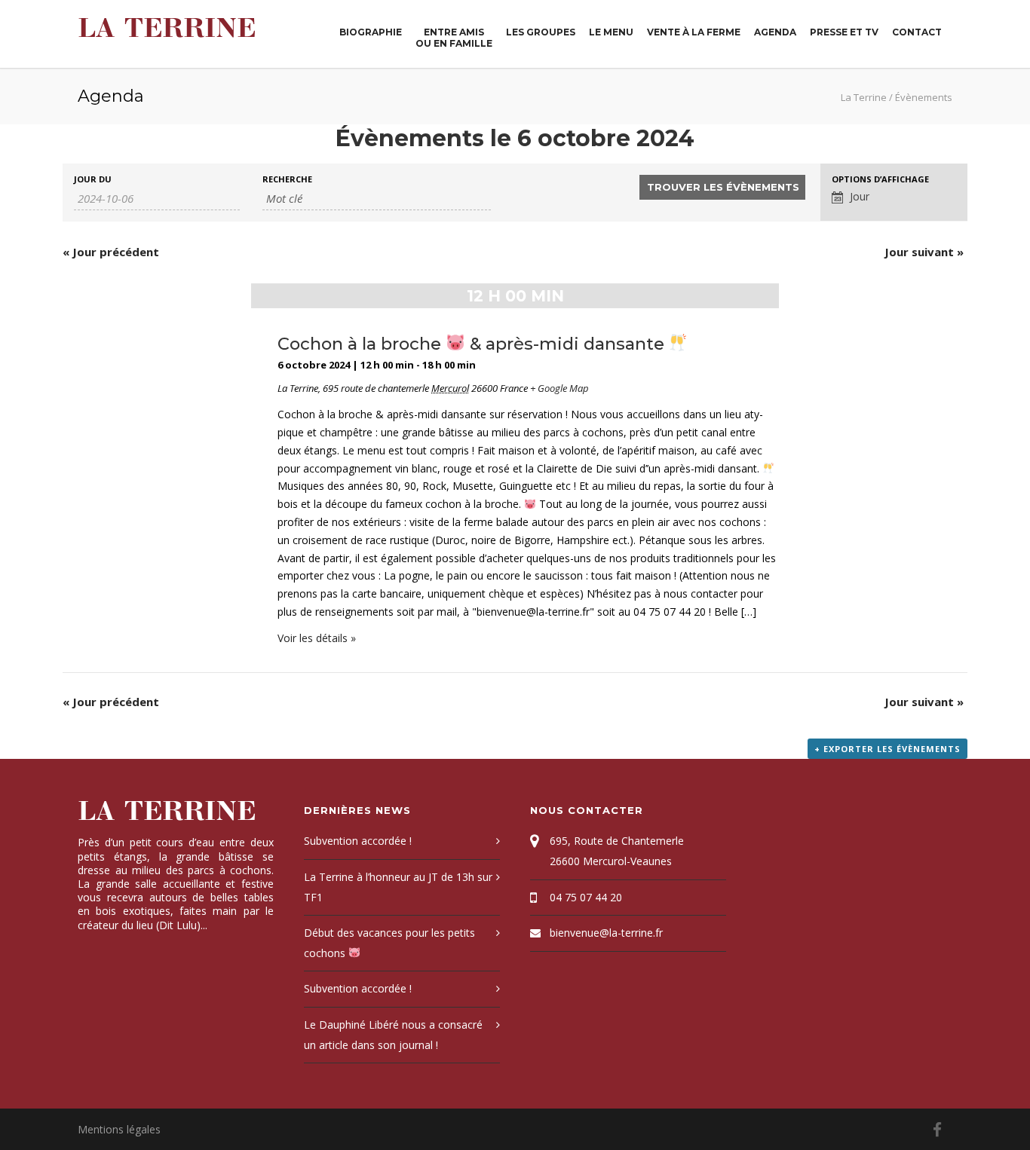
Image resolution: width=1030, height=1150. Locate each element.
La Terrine (167, 28)
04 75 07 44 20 (586, 897)
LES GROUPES (540, 32)
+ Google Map (559, 388)
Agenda (775, 32)
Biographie (370, 32)
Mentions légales (119, 1129)
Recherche (287, 179)
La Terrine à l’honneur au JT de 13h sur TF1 (398, 887)
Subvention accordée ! (358, 840)
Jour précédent (111, 251)
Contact (917, 32)
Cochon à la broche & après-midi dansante (473, 343)
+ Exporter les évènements (887, 748)
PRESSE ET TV (844, 32)
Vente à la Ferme (693, 32)
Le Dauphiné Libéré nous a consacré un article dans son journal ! (393, 1034)
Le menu (611, 32)
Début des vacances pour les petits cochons (389, 942)
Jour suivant (924, 251)
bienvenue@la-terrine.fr (606, 932)
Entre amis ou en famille (453, 37)
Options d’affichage (880, 179)
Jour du (93, 179)
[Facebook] (937, 1130)
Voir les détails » (316, 638)
